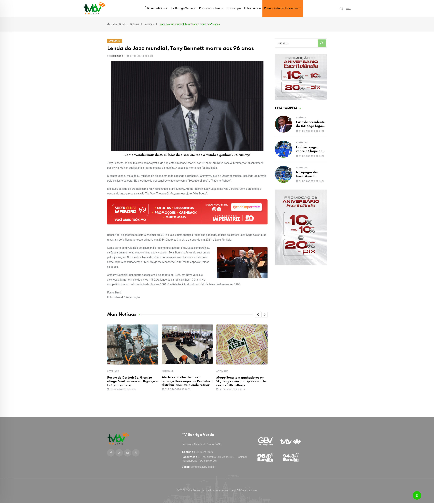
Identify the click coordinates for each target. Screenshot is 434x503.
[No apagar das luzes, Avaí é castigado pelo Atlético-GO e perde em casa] (283, 174)
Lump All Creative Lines (243, 490)
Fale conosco (252, 8)
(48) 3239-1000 (203, 451)
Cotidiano (113, 371)
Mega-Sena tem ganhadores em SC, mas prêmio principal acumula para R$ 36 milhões (241, 381)
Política (301, 117)
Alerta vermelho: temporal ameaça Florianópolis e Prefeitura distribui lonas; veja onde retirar (187, 381)
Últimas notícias (155, 8)
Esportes (302, 142)
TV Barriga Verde (182, 8)
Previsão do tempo (211, 8)
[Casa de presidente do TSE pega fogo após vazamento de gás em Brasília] (283, 124)
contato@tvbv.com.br (203, 466)
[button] (258, 315)
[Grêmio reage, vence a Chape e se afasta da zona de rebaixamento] (283, 149)
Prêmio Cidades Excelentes (281, 8)
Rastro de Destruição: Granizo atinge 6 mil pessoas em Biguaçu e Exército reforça (132, 381)
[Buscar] (341, 8)
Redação (117, 56)
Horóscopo (233, 8)
